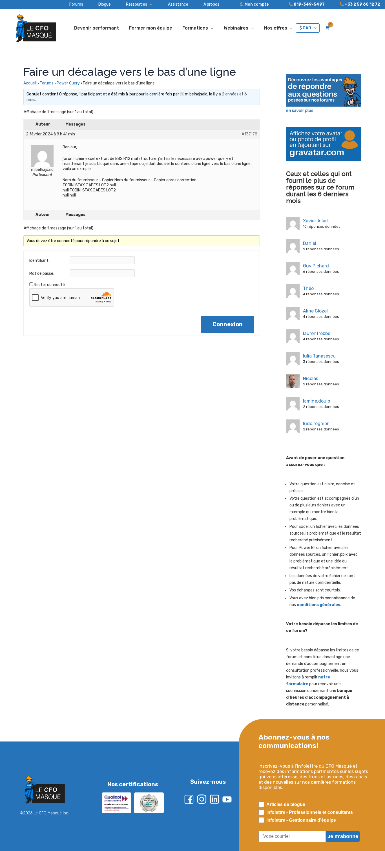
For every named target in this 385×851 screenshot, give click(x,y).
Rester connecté (49, 284)
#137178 (249, 134)
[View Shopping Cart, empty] (326, 28)
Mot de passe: (41, 273)
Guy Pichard (316, 266)
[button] (132, 4)
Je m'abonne (343, 836)
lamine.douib (316, 401)
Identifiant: (39, 260)
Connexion (228, 324)
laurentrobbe (316, 333)
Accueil (30, 83)
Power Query (68, 83)
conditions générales (318, 604)
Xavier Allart (316, 221)
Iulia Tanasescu (319, 356)
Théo (308, 288)
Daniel (309, 243)
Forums (47, 83)
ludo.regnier (316, 423)
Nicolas (310, 378)
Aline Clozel (315, 311)
